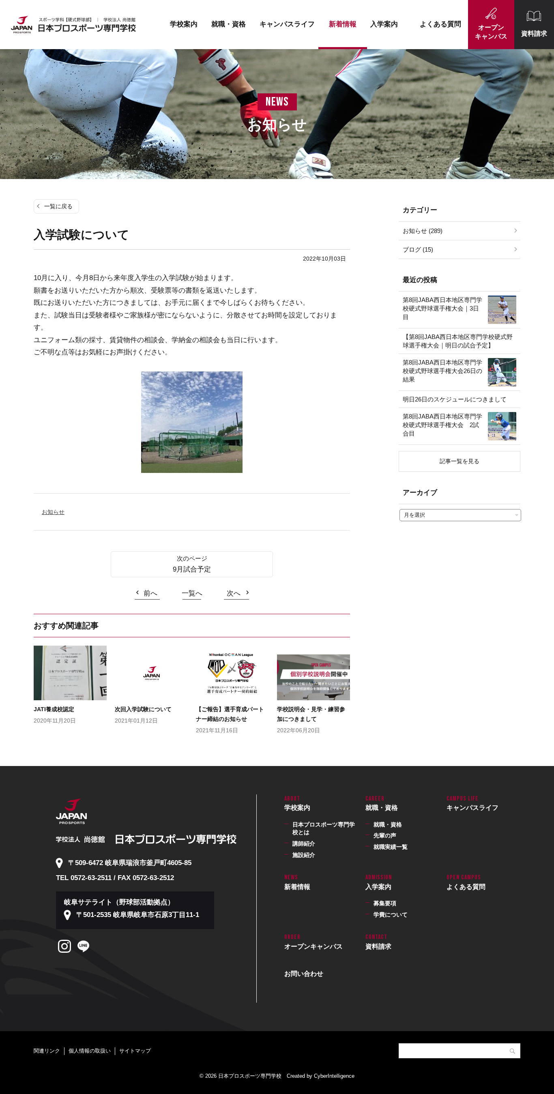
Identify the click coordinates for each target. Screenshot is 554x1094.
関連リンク (47, 1051)
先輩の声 (385, 835)
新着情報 (342, 24)
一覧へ (192, 593)
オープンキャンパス (491, 32)
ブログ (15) (418, 249)
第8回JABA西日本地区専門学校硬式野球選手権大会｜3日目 (442, 308)
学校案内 (184, 24)
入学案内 (384, 24)
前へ (150, 593)
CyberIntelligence (334, 1076)
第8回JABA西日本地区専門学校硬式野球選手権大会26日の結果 (442, 371)
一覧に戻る (58, 206)
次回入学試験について (143, 709)
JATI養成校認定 (54, 709)
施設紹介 (303, 855)
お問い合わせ (303, 973)
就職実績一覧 (391, 847)
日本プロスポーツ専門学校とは (323, 828)
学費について (391, 914)
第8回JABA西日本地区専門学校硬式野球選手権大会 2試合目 (442, 425)
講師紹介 (303, 843)
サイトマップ (135, 1051)
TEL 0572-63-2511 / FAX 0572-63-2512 (115, 878)
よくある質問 (440, 24)
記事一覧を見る (459, 461)
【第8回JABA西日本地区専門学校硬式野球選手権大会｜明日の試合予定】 (458, 341)
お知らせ (53, 512)
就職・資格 (228, 24)
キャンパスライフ (287, 24)
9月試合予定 (192, 569)
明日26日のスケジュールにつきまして (455, 399)
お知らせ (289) (422, 230)
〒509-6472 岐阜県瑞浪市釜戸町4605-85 (129, 863)
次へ (233, 593)
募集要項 (385, 903)
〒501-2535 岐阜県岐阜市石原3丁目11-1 (137, 915)
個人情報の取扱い (90, 1051)
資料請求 (534, 33)
